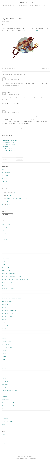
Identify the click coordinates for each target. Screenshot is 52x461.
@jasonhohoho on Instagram (10, 144)
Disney (3, 249)
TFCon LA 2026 (5, 175)
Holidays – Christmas (7, 313)
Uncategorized (5, 412)
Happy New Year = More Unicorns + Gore (17, 198)
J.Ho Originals (5, 322)
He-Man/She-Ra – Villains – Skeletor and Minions (14, 292)
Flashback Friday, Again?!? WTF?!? (8, 68)
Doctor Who (5, 252)
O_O (14, 192)
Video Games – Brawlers (8, 421)
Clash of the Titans (33, 30)
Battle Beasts (5, 227)
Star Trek (4, 375)
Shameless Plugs (6, 369)
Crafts (3, 236)
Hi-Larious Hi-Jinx (6, 304)
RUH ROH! (4, 181)
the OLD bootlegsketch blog (10, 150)
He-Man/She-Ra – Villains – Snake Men (12, 295)
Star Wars (4, 378)
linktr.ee (5, 138)
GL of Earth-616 (10, 195)
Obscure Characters (7, 341)
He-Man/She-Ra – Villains (8, 289)
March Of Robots (6, 329)
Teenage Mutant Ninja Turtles (9, 390)
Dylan (3, 204)
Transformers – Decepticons (9, 405)
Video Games (5, 418)
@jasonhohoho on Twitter (9, 142)
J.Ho (12, 21)
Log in (3, 434)
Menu (27, 13)
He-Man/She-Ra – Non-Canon (9, 285)
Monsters (9, 61)
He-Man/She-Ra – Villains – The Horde (11, 298)
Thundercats (5, 393)
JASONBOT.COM (26, 3)
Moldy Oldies (5, 335)
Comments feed (6, 440)
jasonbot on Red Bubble (8, 148)
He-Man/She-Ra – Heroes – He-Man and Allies (13, 276)
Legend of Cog (5, 325)
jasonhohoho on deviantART (10, 140)
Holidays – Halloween (7, 316)
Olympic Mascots (6, 344)
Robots (3, 359)
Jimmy (3, 169)
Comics (4, 233)
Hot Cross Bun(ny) (6, 172)
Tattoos (4, 387)
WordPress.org (5, 444)
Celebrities (4, 230)
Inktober (4, 319)
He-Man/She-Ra (6, 270)
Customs (4, 242)
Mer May (4, 332)
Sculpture (4, 362)
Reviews (4, 353)
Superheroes (5, 384)
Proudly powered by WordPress (26, 456)
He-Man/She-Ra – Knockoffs (9, 282)
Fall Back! (9, 204)
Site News (4, 372)
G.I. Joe (3, 261)
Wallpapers (4, 424)
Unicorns (4, 415)
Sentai (3, 365)
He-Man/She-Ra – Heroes (8, 273)
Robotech (4, 356)
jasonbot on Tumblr (8, 146)
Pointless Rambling (7, 347)
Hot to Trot (4, 178)
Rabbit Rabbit (5, 350)
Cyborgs (4, 245)
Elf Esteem (9, 201)
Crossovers (4, 239)
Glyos (3, 264)
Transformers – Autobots (8, 402)
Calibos (24, 30)
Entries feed (5, 437)
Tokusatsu (4, 396)
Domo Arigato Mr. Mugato (45, 68)
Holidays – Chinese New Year (9, 310)
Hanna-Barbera (5, 267)
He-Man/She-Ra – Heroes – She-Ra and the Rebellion (15, 279)
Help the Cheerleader (7, 301)
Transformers (5, 399)
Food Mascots (5, 258)
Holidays (4, 307)
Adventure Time (6, 224)
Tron (3, 409)
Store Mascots (5, 381)
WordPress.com (32, 458)
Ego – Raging (5, 255)
